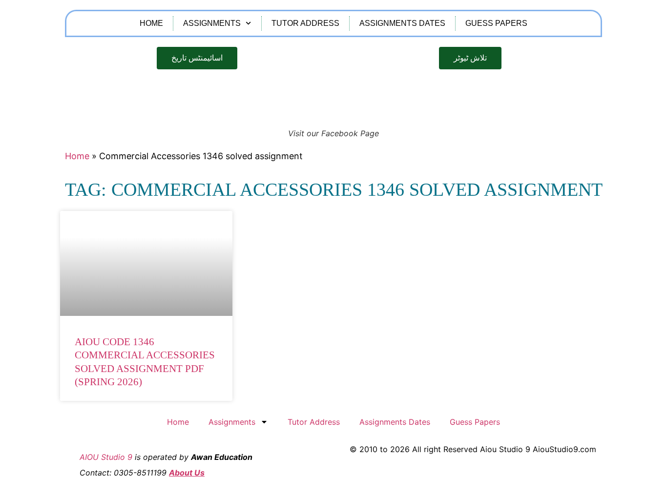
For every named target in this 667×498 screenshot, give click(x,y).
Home (151, 23)
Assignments (212, 23)
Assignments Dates (402, 23)
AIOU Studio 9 (106, 457)
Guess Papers (496, 23)
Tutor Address (305, 23)
